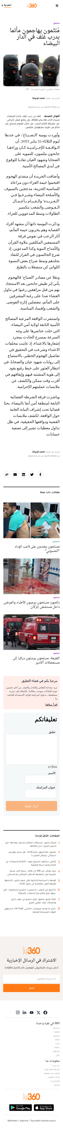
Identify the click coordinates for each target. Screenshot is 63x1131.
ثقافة (57, 1039)
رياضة (57, 1047)
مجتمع (57, 23)
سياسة (56, 1028)
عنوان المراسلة (45, 787)
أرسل (31, 988)
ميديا (57, 1043)
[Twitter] (38, 1012)
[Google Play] (20, 1107)
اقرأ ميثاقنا (51, 704)
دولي (58, 1055)
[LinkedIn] (25, 1012)
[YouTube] (32, 1012)
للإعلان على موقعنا (52, 1073)
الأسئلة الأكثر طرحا (52, 1069)
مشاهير (56, 1051)
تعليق (52, 732)
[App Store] (44, 1107)
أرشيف (57, 1085)
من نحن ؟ (56, 1065)
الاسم (51, 773)
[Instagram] (18, 1012)
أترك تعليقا (31, 806)
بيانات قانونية (54, 1077)
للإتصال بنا (55, 1081)
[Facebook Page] (45, 1012)
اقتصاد (57, 1032)
